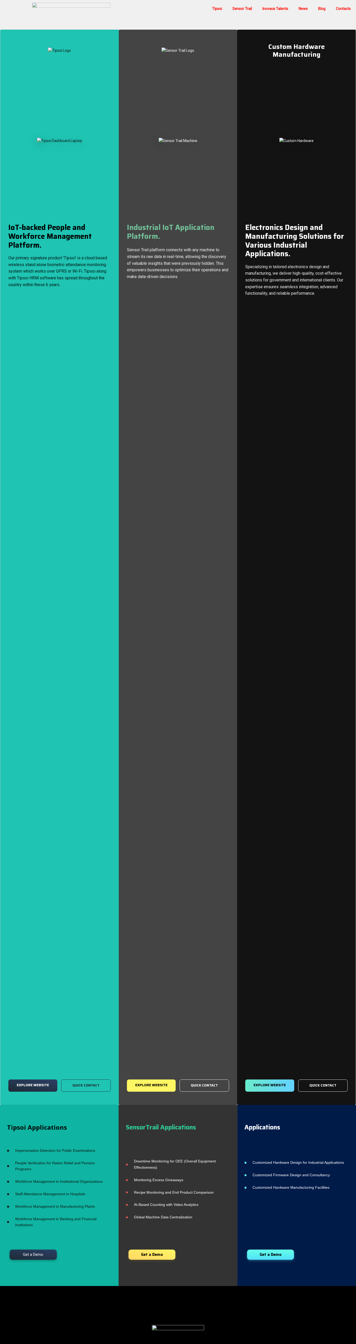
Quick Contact (86, 1085)
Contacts (343, 9)
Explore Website (33, 1085)
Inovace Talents (275, 9)
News (303, 9)
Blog (322, 9)
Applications (262, 1127)
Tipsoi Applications (37, 1127)
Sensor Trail (242, 9)
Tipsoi (217, 9)
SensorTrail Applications (161, 1127)
